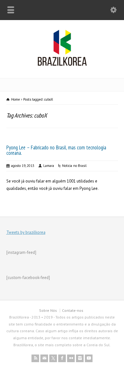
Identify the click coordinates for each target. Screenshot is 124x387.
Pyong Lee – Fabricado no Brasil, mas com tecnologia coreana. (56, 150)
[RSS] (35, 358)
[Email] (44, 358)
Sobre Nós (48, 310)
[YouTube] (89, 358)
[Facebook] (62, 358)
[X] (53, 358)
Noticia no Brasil (74, 165)
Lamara (48, 165)
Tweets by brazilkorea (25, 232)
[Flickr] (71, 358)
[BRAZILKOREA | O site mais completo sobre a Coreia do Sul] (62, 64)
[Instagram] (80, 358)
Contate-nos (72, 310)
